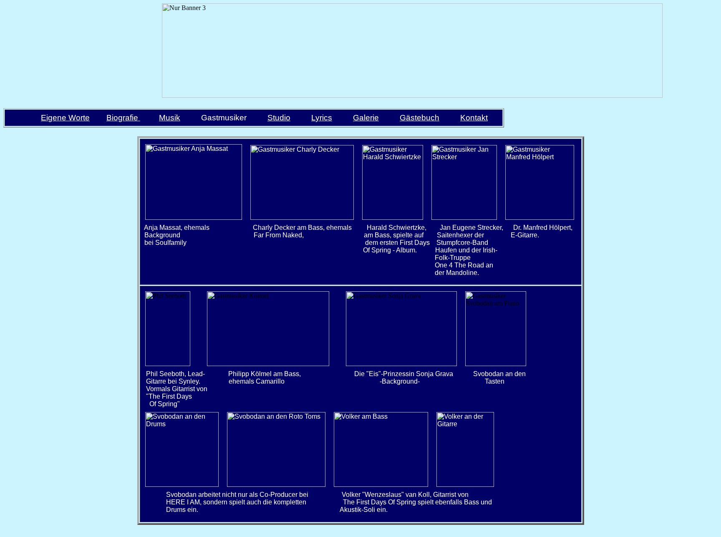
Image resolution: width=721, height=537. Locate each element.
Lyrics (321, 117)
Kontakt (474, 117)
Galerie (366, 117)
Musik (169, 117)
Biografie (122, 117)
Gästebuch (419, 117)
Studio (278, 117)
